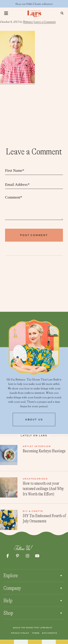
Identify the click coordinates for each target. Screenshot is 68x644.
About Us (34, 419)
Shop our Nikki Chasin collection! (34, 3)
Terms (35, 633)
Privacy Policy (20, 633)
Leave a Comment (45, 21)
